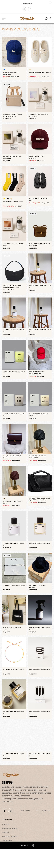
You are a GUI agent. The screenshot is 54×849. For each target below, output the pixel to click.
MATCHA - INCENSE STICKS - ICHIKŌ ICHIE (12, 157)
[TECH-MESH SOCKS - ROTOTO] (14, 181)
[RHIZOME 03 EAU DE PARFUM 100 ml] (14, 736)
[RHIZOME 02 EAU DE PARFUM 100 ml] (40, 736)
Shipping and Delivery (9, 828)
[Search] (46, 18)
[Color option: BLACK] (8, 198)
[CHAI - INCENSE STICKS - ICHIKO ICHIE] (14, 226)
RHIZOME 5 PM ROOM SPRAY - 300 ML (14, 330)
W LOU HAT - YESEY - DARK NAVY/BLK (37, 586)
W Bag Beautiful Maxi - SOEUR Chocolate (12, 457)
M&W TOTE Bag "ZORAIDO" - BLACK (12, 628)
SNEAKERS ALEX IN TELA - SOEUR (40, 72)
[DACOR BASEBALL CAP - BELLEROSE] (14, 52)
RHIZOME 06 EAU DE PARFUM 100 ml (39, 670)
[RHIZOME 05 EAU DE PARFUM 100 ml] (14, 694)
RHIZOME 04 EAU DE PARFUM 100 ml (39, 712)
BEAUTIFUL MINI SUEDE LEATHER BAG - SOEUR (39, 244)
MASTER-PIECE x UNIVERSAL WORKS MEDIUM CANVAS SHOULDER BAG (12, 287)
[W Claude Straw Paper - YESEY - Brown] (14, 481)
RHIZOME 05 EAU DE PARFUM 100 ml (13, 712)
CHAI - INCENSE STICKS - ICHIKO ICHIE (13, 244)
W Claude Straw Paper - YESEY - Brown (12, 502)
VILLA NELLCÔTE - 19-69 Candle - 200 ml (39, 415)
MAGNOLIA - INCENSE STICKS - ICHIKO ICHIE (39, 115)
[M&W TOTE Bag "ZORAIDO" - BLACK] (14, 610)
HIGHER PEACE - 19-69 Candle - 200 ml (14, 415)
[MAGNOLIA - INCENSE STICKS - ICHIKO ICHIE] (40, 97)
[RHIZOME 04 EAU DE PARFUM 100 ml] (40, 694)
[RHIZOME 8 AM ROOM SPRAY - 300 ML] (40, 312)
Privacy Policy (7, 841)
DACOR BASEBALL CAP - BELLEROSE (11, 73)
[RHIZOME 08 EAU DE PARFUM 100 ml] (14, 526)
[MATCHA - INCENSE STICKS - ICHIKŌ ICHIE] (14, 139)
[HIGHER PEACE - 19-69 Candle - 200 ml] (14, 397)
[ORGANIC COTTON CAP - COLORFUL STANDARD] (40, 355)
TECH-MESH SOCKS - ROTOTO (12, 201)
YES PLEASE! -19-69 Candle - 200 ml (14, 371)
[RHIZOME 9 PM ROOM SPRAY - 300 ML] (40, 268)
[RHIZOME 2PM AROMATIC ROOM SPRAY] (40, 610)
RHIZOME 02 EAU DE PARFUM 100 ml (39, 754)
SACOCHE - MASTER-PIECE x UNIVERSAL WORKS (12, 115)
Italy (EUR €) (25, 810)
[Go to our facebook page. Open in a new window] (24, 9)
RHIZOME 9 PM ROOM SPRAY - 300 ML (40, 286)
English (44, 810)
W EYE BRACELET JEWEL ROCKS (13, 669)
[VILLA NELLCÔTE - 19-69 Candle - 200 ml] (40, 397)
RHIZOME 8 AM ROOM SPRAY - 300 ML (40, 330)
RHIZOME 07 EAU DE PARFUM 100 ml (39, 544)
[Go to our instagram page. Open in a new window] (30, 9)
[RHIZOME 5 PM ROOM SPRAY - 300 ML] (14, 312)
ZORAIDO (5, 825)
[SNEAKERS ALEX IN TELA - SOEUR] (40, 52)
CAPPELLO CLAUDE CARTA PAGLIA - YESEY (37, 457)
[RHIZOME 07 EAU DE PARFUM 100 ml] (40, 526)
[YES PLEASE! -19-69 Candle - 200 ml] (14, 355)
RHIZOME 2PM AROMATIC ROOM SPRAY (39, 628)
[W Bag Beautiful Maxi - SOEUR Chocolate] (14, 439)
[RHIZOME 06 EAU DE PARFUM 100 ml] (40, 652)
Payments (5, 832)
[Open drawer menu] (4, 18)
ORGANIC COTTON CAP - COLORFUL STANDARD (37, 372)
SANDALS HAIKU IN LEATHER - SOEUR (38, 199)
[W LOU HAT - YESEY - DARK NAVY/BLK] (40, 568)
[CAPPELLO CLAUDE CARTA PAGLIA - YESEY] (40, 439)
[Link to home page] (11, 775)
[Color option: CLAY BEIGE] (11, 198)
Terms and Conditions (9, 837)
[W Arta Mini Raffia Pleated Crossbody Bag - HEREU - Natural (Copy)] (40, 481)
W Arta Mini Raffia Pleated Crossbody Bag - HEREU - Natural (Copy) (39, 499)
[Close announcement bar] (50, 2)
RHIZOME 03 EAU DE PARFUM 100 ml (13, 754)
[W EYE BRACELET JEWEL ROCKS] (14, 652)
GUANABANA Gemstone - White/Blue (14, 585)
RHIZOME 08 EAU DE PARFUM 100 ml (13, 544)
